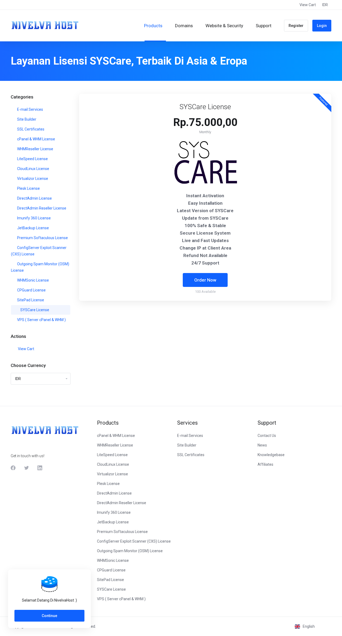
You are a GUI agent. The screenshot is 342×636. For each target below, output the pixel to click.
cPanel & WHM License (35, 139)
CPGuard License (31, 290)
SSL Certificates (30, 129)
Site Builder (26, 119)
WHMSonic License (32, 280)
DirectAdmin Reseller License (41, 208)
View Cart (25, 349)
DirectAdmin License (34, 198)
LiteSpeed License (32, 159)
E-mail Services (29, 109)
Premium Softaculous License (42, 238)
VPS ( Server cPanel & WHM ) (41, 320)
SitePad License (30, 300)
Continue (49, 616)
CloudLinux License (32, 169)
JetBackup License (32, 228)
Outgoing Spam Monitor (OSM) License (40, 267)
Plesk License (28, 188)
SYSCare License (34, 310)
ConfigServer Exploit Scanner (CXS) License (39, 251)
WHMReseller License (34, 149)
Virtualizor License (32, 178)
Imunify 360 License (33, 218)
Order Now (205, 280)
